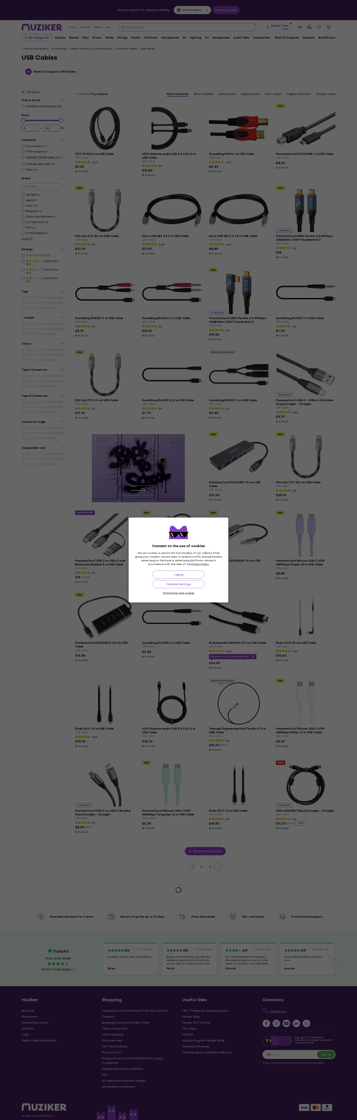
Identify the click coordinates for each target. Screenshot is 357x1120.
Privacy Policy (200, 564)
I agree (179, 574)
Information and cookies (178, 593)
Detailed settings (178, 584)
